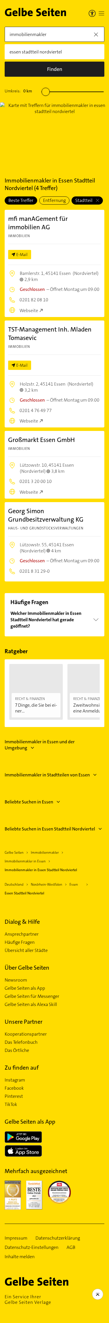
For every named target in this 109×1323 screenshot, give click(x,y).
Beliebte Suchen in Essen (29, 802)
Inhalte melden (20, 1257)
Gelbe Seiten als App (25, 988)
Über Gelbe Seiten (27, 967)
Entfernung (54, 200)
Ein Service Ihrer (28, 1299)
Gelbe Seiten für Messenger (32, 996)
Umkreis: (18, 91)
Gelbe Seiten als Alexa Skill (31, 1004)
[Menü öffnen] (101, 13)
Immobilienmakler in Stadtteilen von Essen (47, 775)
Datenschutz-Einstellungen (31, 1247)
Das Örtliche (17, 1050)
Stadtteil (84, 200)
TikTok (11, 1104)
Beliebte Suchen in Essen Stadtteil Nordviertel (50, 829)
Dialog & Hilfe (22, 921)
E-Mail (22, 254)
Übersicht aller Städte (26, 950)
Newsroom (16, 980)
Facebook (14, 1088)
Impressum (16, 1238)
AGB (71, 1247)
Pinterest (14, 1096)
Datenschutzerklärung (57, 1238)
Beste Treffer (20, 200)
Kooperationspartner (26, 1034)
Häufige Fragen (20, 942)
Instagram (15, 1080)
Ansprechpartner (22, 934)
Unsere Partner (23, 1021)
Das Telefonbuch (21, 1042)
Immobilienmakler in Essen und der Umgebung (40, 745)
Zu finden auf (22, 1067)
